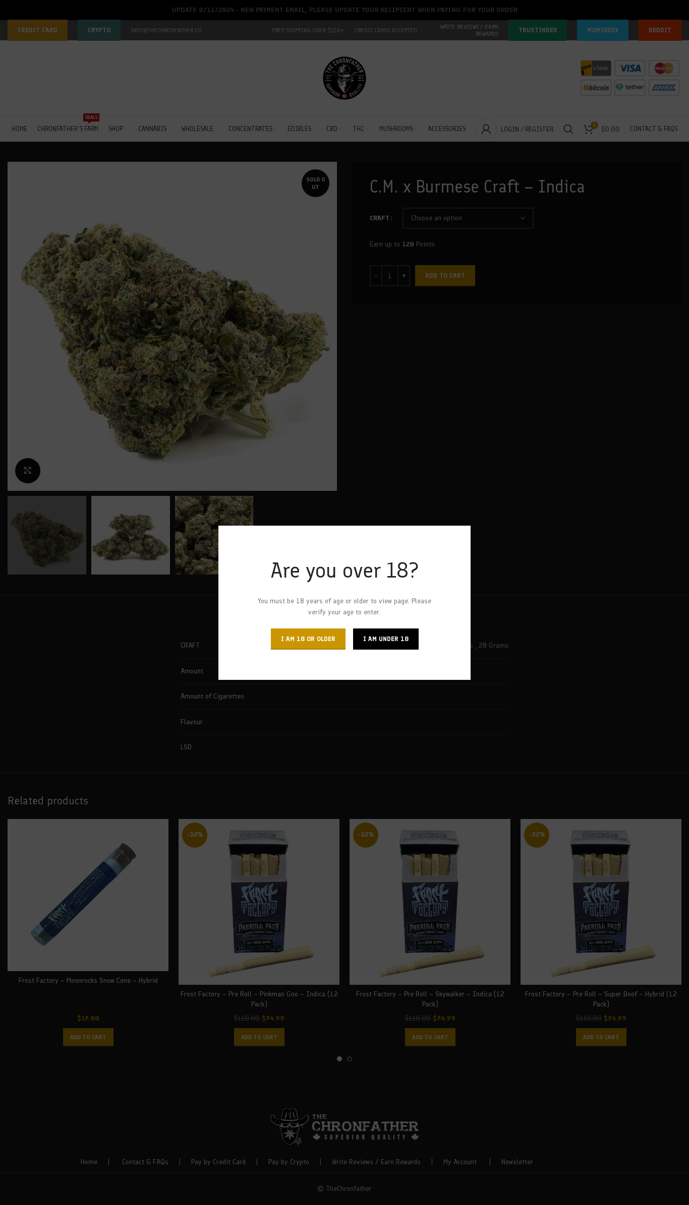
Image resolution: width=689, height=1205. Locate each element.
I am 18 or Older (308, 638)
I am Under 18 (386, 638)
